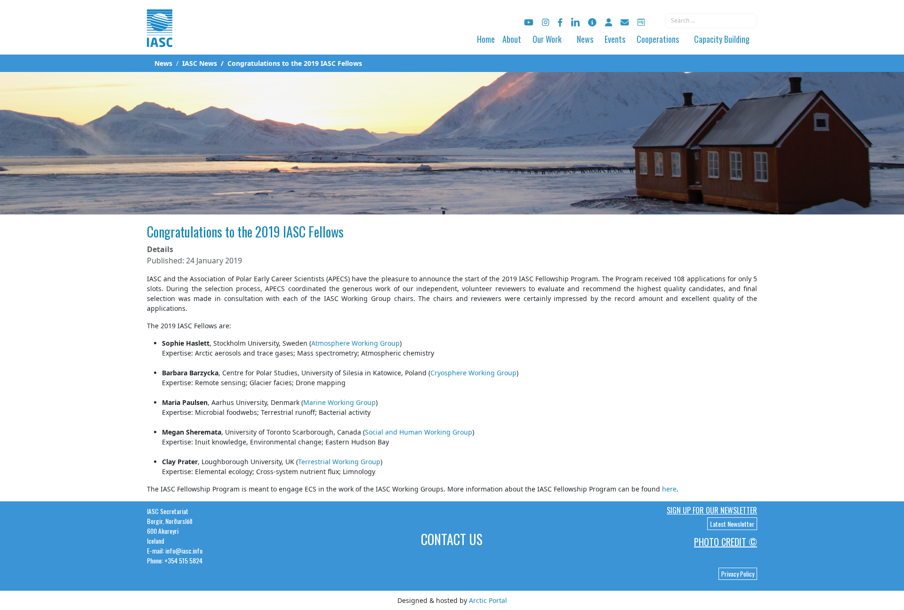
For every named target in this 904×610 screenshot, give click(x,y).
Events (615, 39)
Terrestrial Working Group (339, 461)
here (669, 488)
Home (486, 39)
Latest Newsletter (732, 524)
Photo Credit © (725, 542)
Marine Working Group (339, 402)
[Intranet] (608, 22)
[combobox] (711, 20)
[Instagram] (545, 22)
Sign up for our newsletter (712, 510)
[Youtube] (528, 22)
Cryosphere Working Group (473, 372)
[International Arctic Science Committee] (159, 37)
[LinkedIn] (575, 22)
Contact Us (452, 539)
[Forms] (641, 22)
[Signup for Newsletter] (592, 22)
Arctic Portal (488, 600)
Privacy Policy (737, 573)
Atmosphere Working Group (355, 343)
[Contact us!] (625, 22)
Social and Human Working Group (418, 432)
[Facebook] (560, 22)
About (511, 39)
